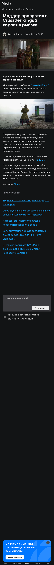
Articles (20, 9)
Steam (17, 184)
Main (4, 9)
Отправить (40, 308)
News (11, 9)
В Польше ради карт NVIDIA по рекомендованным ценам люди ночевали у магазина (21, 248)
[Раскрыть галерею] (27, 114)
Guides (29, 9)
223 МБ (41, 159)
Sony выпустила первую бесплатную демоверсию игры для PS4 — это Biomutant (24, 234)
